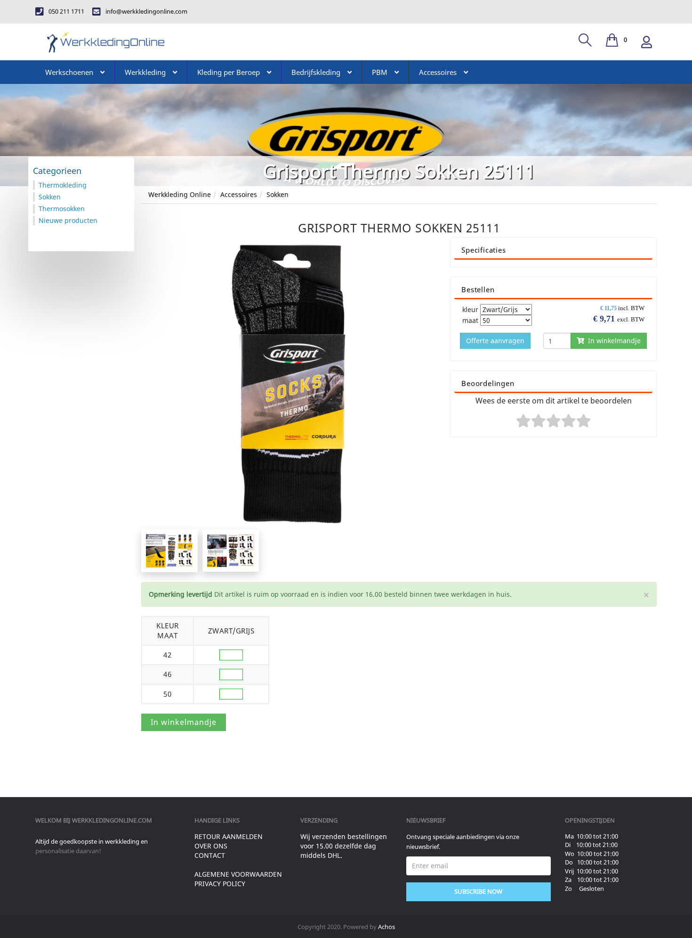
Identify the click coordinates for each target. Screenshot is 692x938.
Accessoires (238, 194)
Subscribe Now (478, 891)
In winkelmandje (612, 340)
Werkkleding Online (179, 194)
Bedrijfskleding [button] (315, 72)
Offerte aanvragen (495, 340)
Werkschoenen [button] (69, 72)
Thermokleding (63, 185)
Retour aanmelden (228, 836)
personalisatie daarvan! (68, 851)
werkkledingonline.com (112, 820)
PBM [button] (379, 72)
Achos (386, 926)
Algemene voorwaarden (238, 874)
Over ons (210, 845)
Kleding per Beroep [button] (228, 72)
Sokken (277, 194)
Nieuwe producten (68, 220)
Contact (209, 855)
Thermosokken (62, 208)
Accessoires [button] (438, 72)
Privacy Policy (219, 883)
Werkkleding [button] (145, 72)
